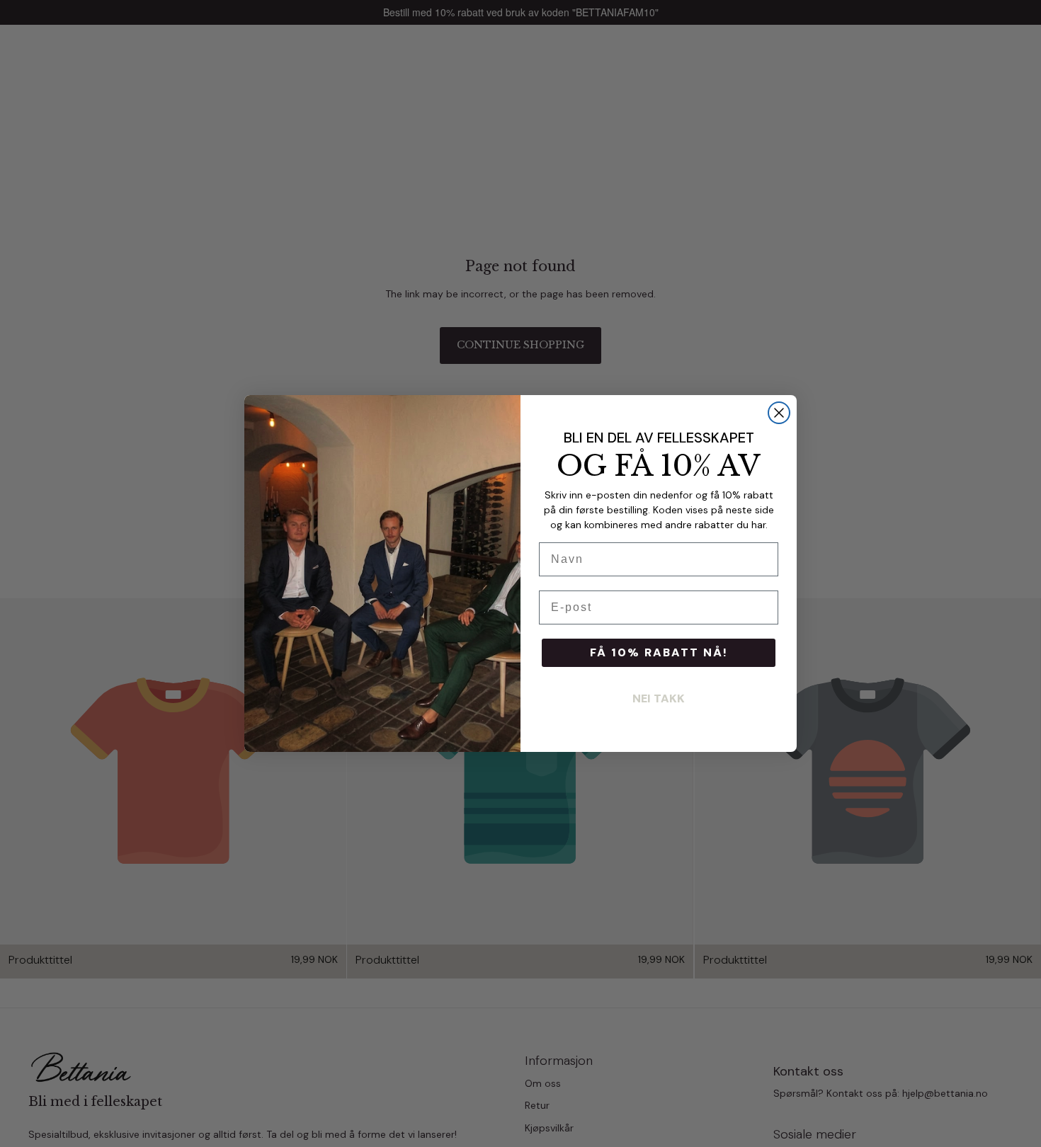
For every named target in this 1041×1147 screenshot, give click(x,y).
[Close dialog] (779, 412)
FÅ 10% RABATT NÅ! (659, 652)
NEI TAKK (658, 698)
